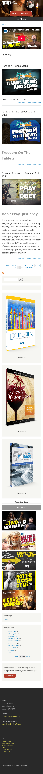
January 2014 (12, 636)
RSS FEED (21, 507)
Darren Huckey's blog (34, 102)
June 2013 (11, 652)
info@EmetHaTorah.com (11, 716)
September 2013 (13, 645)
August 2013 (12, 648)
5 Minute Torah (6, 741)
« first (8, 265)
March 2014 (12, 631)
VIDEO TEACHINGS (21, 14)
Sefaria (4, 747)
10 (22, 268)
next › (27, 268)
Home (4, 24)
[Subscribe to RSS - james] (3, 273)
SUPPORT (10, 676)
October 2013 (12, 643)
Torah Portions (7, 749)
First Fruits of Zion (8, 743)
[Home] (8, 5)
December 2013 (13, 638)
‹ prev (16, 656)
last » (31, 268)
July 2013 (11, 650)
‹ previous (14, 265)
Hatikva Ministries (7, 745)
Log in (6, 619)
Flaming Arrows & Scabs (15, 65)
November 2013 (13, 641)
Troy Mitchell (6, 751)
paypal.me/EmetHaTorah (11, 724)
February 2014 (12, 634)
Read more (21, 102)
